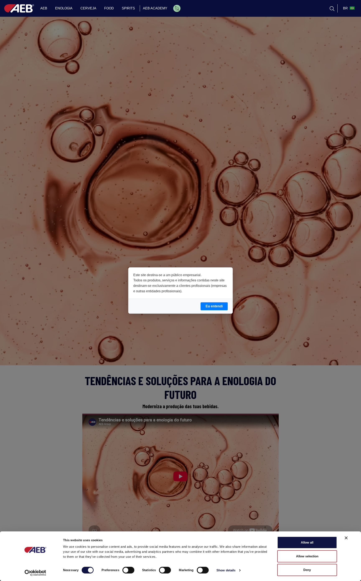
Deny (307, 570)
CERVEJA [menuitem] (88, 8)
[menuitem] (176, 8)
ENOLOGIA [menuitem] (63, 8)
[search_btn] (332, 8)
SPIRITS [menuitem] (128, 8)
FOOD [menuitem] (109, 8)
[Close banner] (346, 537)
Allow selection (307, 556)
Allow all (307, 542)
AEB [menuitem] (43, 8)
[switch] (128, 570)
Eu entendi (214, 306)
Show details (225, 570)
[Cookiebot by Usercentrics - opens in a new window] (35, 573)
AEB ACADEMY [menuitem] (155, 8)
